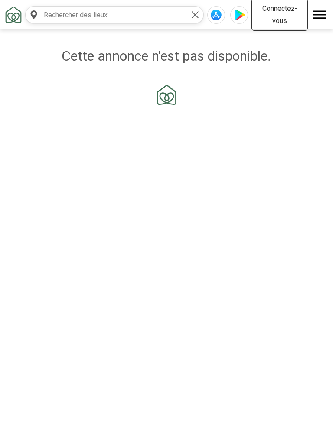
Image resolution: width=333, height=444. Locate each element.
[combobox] (106, 15)
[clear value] (195, 14)
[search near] (33, 14)
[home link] (13, 15)
